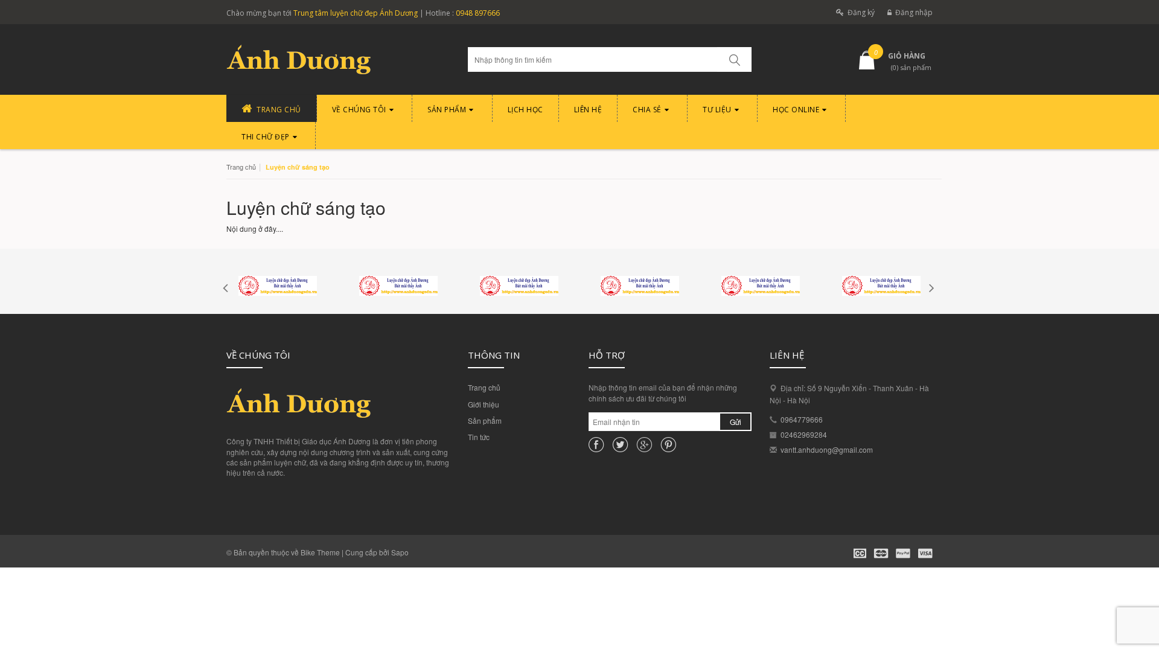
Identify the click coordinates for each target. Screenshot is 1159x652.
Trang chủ (241, 166)
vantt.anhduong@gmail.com (827, 449)
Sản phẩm (485, 420)
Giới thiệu (483, 404)
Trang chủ (484, 387)
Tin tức (479, 437)
